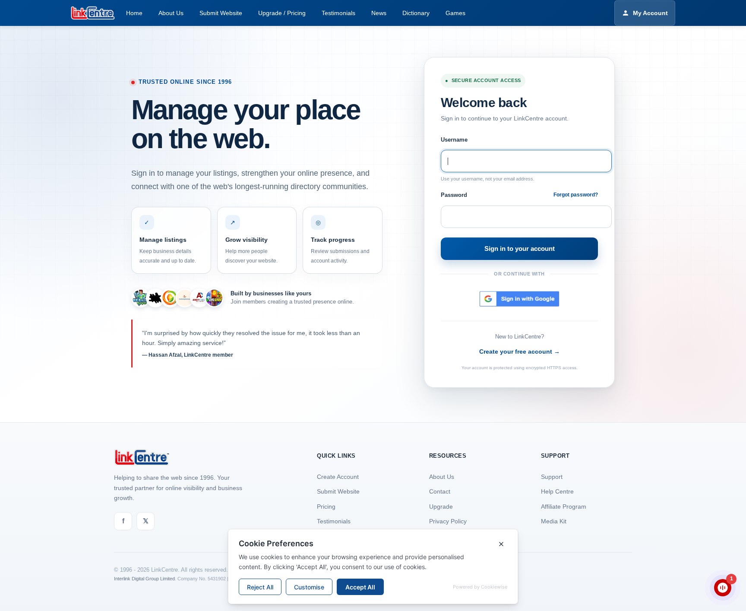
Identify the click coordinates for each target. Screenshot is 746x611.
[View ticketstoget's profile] (214, 297)
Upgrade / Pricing (282, 12)
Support (552, 476)
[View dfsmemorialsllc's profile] (170, 297)
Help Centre (557, 491)
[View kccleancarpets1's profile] (140, 297)
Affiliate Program (563, 506)
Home (134, 12)
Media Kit (553, 521)
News (378, 12)
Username (454, 139)
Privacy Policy (448, 521)
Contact (439, 491)
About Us (170, 12)
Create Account (338, 476)
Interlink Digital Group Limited (144, 578)
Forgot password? (575, 195)
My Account (650, 12)
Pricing (326, 506)
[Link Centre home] (93, 13)
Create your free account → (519, 351)
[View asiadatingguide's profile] (184, 297)
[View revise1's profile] (155, 297)
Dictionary (416, 12)
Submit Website (220, 12)
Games (455, 12)
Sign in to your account (519, 248)
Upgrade (441, 506)
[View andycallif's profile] (199, 297)
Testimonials (338, 12)
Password (454, 195)
